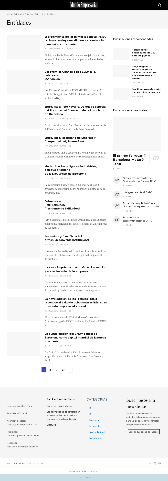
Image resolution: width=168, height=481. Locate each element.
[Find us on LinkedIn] (150, 463)
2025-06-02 (138, 60)
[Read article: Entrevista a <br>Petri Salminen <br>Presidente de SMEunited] (23, 211)
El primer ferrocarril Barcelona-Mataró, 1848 (129, 160)
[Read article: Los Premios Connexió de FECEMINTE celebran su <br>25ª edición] (23, 82)
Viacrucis (51, 424)
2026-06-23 (73, 49)
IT (90, 408)
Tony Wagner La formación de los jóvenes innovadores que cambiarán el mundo (144, 72)
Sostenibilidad (97, 431)
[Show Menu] (8, 5)
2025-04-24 (66, 244)
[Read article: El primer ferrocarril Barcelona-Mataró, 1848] (137, 134)
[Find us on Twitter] (155, 463)
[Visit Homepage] (84, 5)
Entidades (51, 14)
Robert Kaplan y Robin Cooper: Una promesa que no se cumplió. (141, 205)
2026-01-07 (73, 118)
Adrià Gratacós (57, 118)
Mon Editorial (20, 413)
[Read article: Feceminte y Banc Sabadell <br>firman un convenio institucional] (23, 246)
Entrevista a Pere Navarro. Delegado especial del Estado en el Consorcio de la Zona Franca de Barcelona (75, 110)
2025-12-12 (66, 146)
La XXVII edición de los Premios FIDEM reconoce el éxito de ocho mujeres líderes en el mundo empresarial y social (76, 302)
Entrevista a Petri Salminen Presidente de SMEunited (62, 205)
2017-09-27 (138, 82)
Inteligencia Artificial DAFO (137, 192)
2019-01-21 (138, 96)
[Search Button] (159, 5)
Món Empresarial (57, 49)
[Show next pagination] (70, 370)
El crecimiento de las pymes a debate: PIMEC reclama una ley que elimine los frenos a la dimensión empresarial (75, 40)
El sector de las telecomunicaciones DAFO (138, 219)
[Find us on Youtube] (159, 463)
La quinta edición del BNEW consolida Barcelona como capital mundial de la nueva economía (75, 337)
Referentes (40, 14)
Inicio (9, 14)
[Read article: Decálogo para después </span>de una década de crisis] (121, 94)
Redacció (53, 84)
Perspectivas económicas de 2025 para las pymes (144, 52)
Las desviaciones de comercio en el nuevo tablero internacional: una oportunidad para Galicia (63, 415)
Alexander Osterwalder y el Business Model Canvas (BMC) (139, 180)
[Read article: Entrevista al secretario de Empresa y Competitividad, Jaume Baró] (23, 148)
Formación (95, 437)
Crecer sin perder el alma (59, 405)
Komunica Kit (20, 463)
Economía (94, 426)
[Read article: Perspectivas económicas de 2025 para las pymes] (121, 54)
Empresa (29, 14)
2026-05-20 (66, 84)
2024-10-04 (66, 346)
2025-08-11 (73, 213)
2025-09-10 (66, 178)
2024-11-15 (66, 311)
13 (63, 369)
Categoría (18, 14)
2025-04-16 (66, 276)
